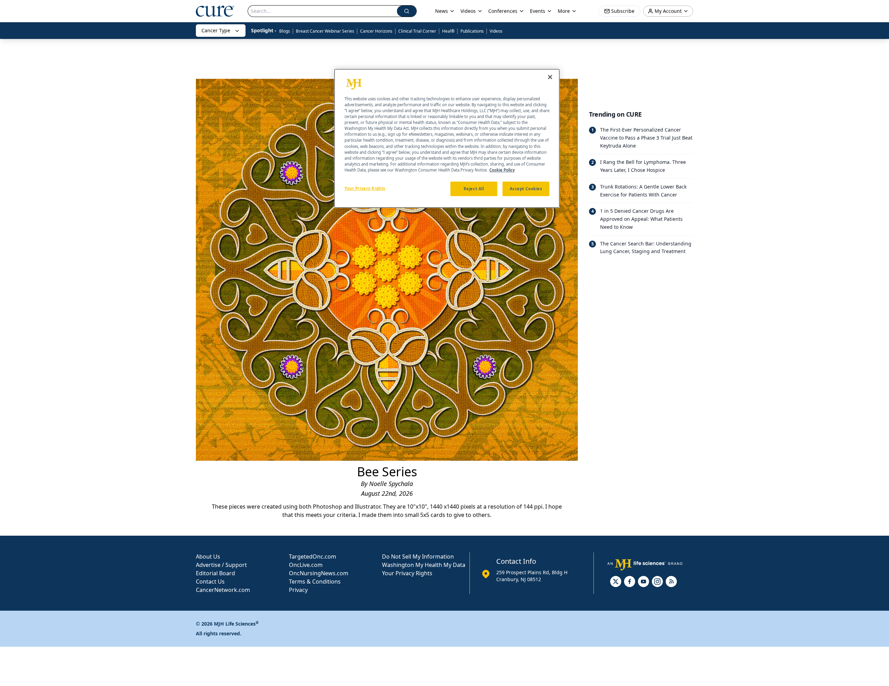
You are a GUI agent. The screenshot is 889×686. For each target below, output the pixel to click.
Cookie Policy (502, 169)
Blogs (284, 31)
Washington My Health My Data (423, 565)
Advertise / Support (221, 565)
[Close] (550, 77)
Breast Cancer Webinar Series (325, 31)
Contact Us (210, 581)
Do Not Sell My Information (418, 556)
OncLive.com (306, 565)
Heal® (448, 31)
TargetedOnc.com (312, 556)
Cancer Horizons (376, 31)
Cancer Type (215, 30)
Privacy (298, 590)
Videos (496, 31)
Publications (472, 31)
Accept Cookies (526, 188)
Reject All (474, 188)
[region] (447, 138)
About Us (208, 556)
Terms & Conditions (315, 581)
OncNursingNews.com (318, 573)
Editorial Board (215, 573)
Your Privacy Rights (407, 573)
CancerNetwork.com (223, 590)
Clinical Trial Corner (417, 31)
